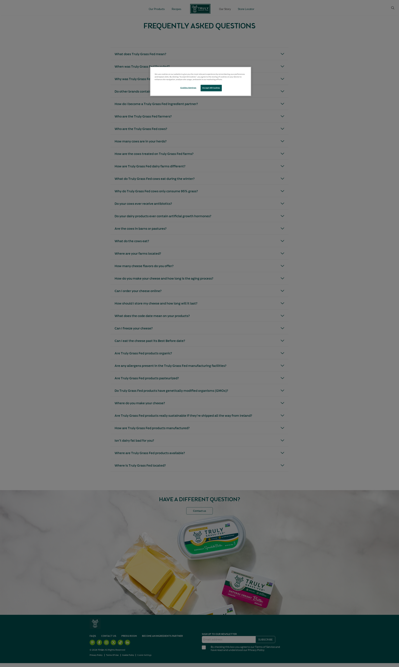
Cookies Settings (188, 88)
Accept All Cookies (211, 88)
